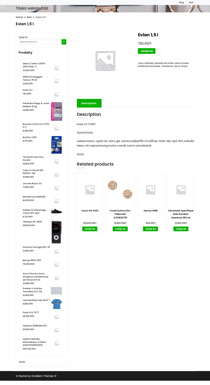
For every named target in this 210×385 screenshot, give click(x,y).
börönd (149, 63)
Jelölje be (146, 51)
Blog (181, 2)
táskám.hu (167, 66)
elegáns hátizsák (164, 63)
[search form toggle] (191, 8)
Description (88, 103)
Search (23, 37)
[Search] (64, 42)
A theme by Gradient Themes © (36, 376)
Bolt (191, 2)
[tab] (89, 103)
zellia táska (181, 66)
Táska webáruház (32, 8)
